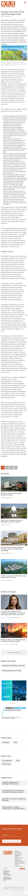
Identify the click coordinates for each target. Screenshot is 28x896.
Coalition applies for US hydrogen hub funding (10, 783)
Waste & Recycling (19, 862)
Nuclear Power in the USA (11, 671)
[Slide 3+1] (18, 703)
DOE (17, 760)
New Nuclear (18, 853)
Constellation (7, 760)
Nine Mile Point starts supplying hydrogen (13, 799)
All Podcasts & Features (13, 652)
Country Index (18, 866)
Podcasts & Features (5, 617)
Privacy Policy (13, 890)
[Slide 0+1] (10, 703)
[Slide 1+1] (12, 703)
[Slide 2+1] (15, 703)
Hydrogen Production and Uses (13, 665)
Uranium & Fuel (18, 860)
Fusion (16, 864)
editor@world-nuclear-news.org (7, 878)
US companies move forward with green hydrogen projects (13, 791)
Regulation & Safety (18, 856)
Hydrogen (5, 742)
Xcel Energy (6, 764)
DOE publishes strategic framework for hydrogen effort (13, 807)
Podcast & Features (20, 863)
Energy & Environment (18, 852)
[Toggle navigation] (25, 2)
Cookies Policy (21, 890)
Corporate (17, 859)
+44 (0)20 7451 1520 (7, 880)
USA (15, 742)
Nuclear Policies (19, 857)
